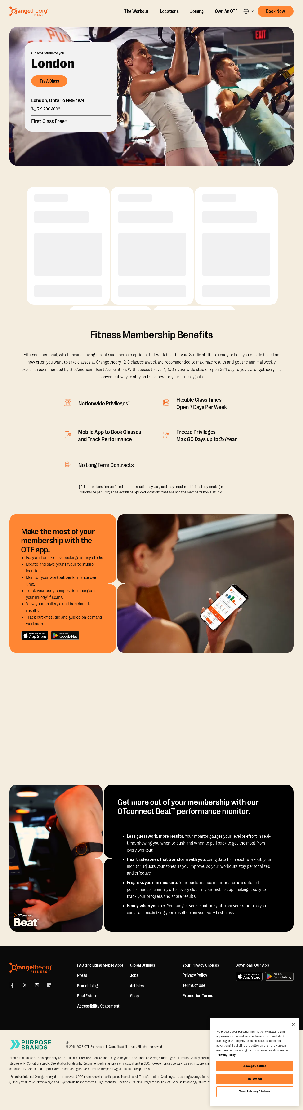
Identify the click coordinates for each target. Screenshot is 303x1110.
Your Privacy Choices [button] (201, 965)
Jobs (134, 975)
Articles (137, 985)
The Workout (136, 11)
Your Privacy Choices (254, 1091)
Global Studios (142, 965)
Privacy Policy (195, 975)
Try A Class (49, 81)
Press (82, 975)
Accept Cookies (254, 1066)
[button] (248, 11)
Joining (197, 11)
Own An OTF (226, 11)
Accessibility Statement (98, 1006)
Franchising (87, 985)
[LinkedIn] (49, 985)
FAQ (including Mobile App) (100, 965)
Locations (169, 11)
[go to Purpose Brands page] (30, 1045)
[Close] (293, 1024)
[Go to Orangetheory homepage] (28, 11)
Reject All (255, 1078)
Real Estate (87, 996)
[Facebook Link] (12, 985)
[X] (24, 985)
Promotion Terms (198, 995)
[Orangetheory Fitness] (30, 967)
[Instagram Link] (37, 985)
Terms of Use (194, 985)
